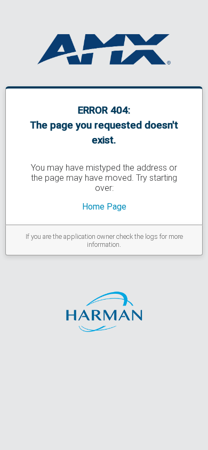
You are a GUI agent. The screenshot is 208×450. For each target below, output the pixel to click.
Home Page (104, 207)
